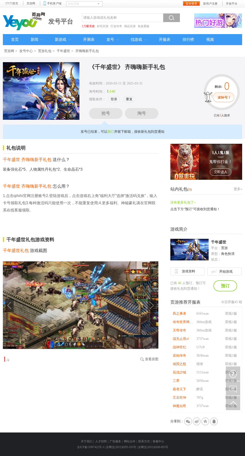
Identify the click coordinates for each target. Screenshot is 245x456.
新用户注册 (210, 3)
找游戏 (136, 39)
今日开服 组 (231, 302)
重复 (129, 99)
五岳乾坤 (179, 397)
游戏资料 (188, 271)
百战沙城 (179, 372)
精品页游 (130, 26)
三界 (176, 381)
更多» (238, 189)
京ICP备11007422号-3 (90, 447)
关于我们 (86, 441)
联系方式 (144, 441)
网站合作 (129, 441)
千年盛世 (63, 51)
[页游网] (24, 21)
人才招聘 (101, 441)
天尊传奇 (179, 330)
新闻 (34, 39)
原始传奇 (179, 355)
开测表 (89, 39)
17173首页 (11, 3)
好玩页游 (102, 26)
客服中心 (158, 441)
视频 (210, 39)
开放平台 (231, 3)
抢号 (105, 113)
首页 (15, 39)
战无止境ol (181, 339)
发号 (110, 39)
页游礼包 (44, 51)
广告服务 (115, 441)
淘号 (141, 113)
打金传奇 (116, 26)
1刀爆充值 (88, 26)
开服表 (164, 39)
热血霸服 (143, 26)
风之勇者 (179, 313)
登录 (114, 99)
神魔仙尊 (179, 406)
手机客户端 (54, 3)
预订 (110, 131)
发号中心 (26, 51)
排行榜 (188, 39)
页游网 (31, 3)
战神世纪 (179, 347)
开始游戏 (222, 271)
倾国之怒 (179, 364)
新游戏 (60, 39)
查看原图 (151, 359)
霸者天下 (179, 389)
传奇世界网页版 (183, 322)
